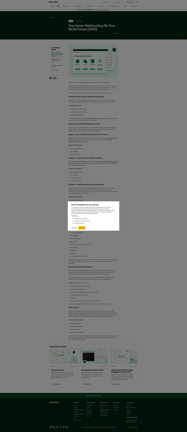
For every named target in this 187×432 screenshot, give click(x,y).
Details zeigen (74, 215)
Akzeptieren (82, 227)
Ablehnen (74, 227)
